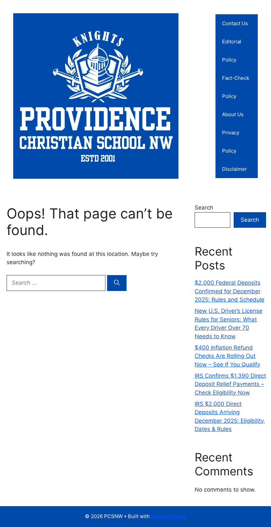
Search (204, 207)
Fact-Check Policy (235, 87)
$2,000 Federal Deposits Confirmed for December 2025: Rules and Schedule (229, 291)
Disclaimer (234, 169)
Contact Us (235, 23)
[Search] (117, 283)
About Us (233, 114)
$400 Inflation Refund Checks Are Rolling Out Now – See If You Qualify (227, 356)
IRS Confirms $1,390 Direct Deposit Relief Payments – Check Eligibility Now (230, 384)
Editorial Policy (231, 50)
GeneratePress (168, 516)
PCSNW (199, 96)
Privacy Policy (230, 141)
